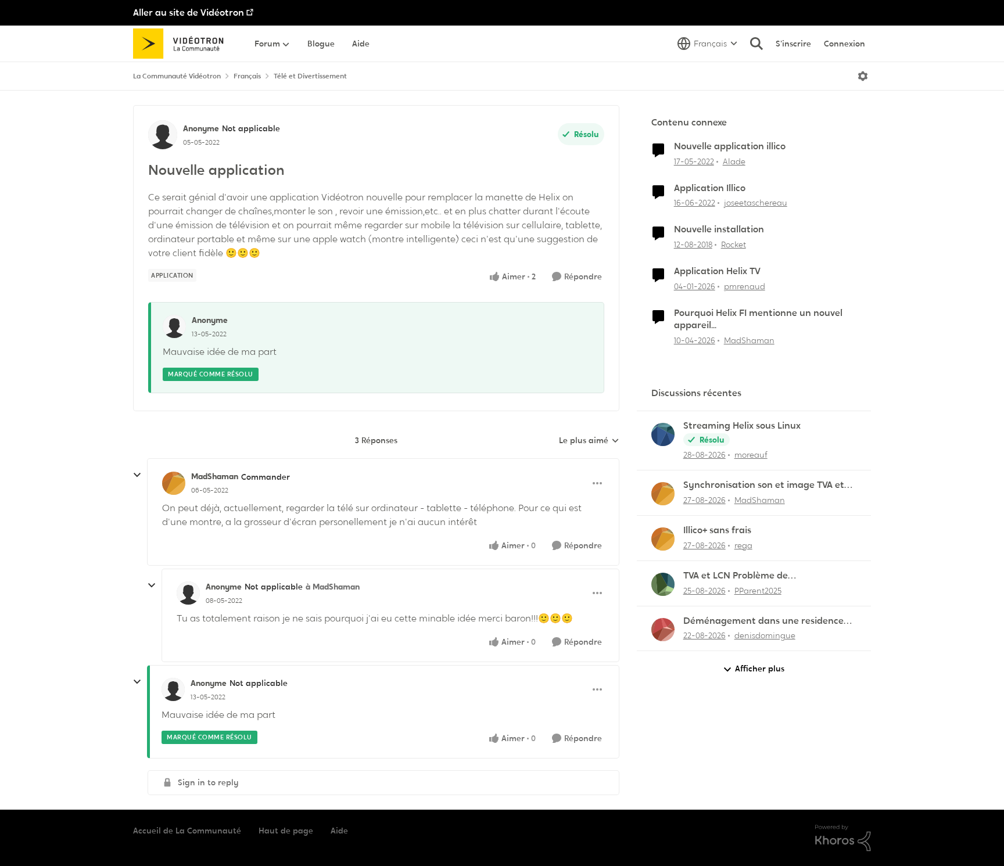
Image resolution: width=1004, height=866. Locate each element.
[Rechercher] (756, 44)
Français (247, 76)
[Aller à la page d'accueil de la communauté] (182, 43)
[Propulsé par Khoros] (843, 838)
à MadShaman (333, 586)
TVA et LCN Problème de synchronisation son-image (743, 576)
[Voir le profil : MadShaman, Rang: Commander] (173, 483)
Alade (734, 161)
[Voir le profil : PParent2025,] (663, 584)
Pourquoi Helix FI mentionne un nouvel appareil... (758, 319)
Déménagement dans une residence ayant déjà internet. (763, 621)
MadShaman (214, 476)
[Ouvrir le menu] (863, 76)
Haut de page (286, 830)
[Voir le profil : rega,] (663, 539)
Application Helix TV (717, 271)
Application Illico (709, 188)
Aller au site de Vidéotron (188, 12)
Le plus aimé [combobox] (589, 441)
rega (743, 545)
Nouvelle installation (719, 229)
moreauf (751, 455)
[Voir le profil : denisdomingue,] (663, 629)
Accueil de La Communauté (187, 830)
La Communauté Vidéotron (177, 76)
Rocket (733, 244)
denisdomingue (764, 635)
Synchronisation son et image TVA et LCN (763, 485)
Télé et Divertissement (310, 76)
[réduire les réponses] (137, 475)
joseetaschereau (755, 202)
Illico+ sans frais (717, 530)
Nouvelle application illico (730, 146)
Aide (339, 830)
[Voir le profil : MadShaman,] (663, 493)
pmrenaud (744, 286)
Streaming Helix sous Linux (742, 426)
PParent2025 (757, 590)
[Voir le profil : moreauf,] (663, 434)
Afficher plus (759, 668)
